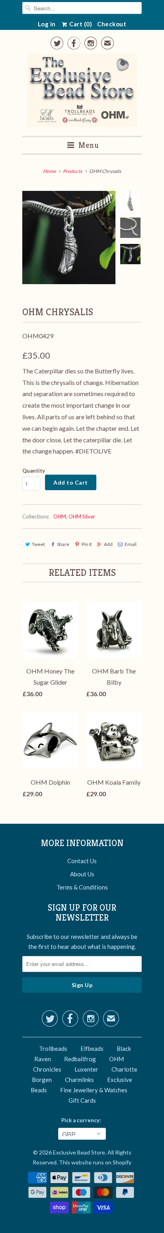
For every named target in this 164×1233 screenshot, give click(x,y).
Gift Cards (82, 1100)
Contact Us (82, 860)
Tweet (38, 544)
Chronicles (47, 1069)
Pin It (87, 544)
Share (63, 544)
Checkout (111, 23)
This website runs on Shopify (95, 1162)
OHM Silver (81, 516)
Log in (47, 23)
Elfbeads (91, 1048)
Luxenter (86, 1069)
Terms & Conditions (82, 887)
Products (72, 171)
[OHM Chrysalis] (68, 237)
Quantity (33, 470)
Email (131, 544)
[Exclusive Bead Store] (82, 92)
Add (108, 544)
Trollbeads (53, 1048)
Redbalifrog (80, 1058)
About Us (82, 874)
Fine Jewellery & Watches (93, 1090)
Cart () (80, 23)
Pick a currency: (82, 1120)
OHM (59, 516)
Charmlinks (79, 1079)
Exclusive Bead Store (79, 1152)
